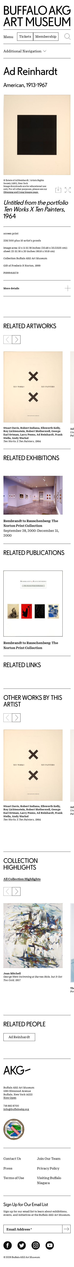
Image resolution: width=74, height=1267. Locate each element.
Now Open (9, 1097)
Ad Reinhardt (30, 71)
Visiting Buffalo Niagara (49, 1180)
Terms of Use (13, 1178)
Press (7, 1168)
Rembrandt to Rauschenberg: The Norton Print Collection (30, 523)
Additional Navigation (22, 51)
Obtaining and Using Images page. (21, 192)
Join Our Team (49, 1158)
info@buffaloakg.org (16, 1109)
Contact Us (12, 1158)
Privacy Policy (48, 1168)
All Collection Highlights (22, 879)
